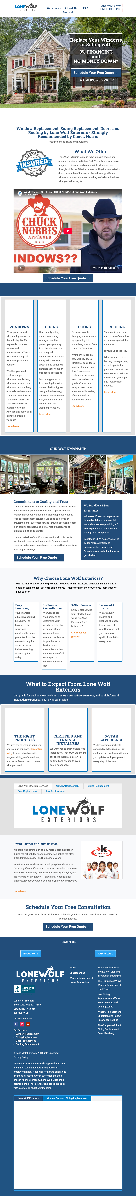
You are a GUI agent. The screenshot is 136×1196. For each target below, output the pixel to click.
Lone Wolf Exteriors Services (33, 786)
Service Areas (25, 1018)
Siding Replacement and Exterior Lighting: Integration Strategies (109, 971)
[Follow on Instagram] (22, 1024)
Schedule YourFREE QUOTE (110, 7)
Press (73, 967)
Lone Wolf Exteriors (28, 1098)
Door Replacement (27, 791)
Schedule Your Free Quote (93, 73)
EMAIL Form (30, 953)
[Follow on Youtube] (28, 1024)
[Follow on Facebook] (16, 1024)
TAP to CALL (105, 953)
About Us (71, 8)
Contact (68, 12)
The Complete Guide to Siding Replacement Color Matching (110, 1029)
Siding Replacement (98, 786)
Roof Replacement (55, 791)
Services (53, 8)
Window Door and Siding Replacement (67, 1098)
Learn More (13, 426)
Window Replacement (67, 786)
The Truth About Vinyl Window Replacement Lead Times (109, 985)
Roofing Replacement (27, 1044)
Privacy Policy (21, 1057)
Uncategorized (77, 972)
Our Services (20, 1030)
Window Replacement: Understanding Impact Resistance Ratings (110, 1015)
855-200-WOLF (102, 80)
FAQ (86, 8)
